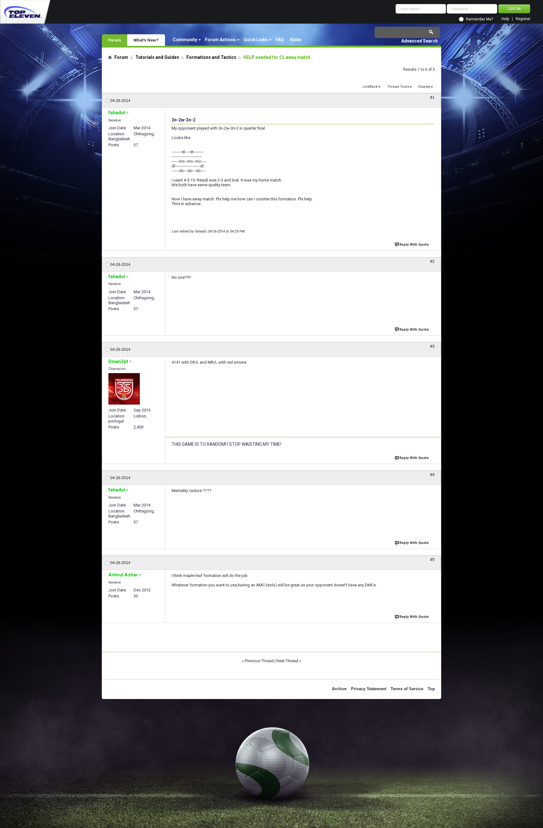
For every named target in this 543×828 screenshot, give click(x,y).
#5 (432, 559)
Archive (339, 688)
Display (424, 87)
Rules (296, 39)
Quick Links (256, 39)
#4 (432, 475)
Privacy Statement (368, 688)
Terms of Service (407, 688)
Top (431, 688)
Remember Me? (479, 19)
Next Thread (287, 660)
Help (505, 19)
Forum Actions (220, 39)
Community (185, 39)
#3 (432, 346)
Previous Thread (259, 660)
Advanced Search (419, 40)
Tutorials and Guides (157, 57)
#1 (432, 97)
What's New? (146, 39)
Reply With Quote (414, 245)
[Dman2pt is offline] (124, 389)
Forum (114, 39)
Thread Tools (398, 87)
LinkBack (370, 87)
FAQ (280, 39)
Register (523, 19)
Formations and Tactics (211, 57)
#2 (432, 261)
